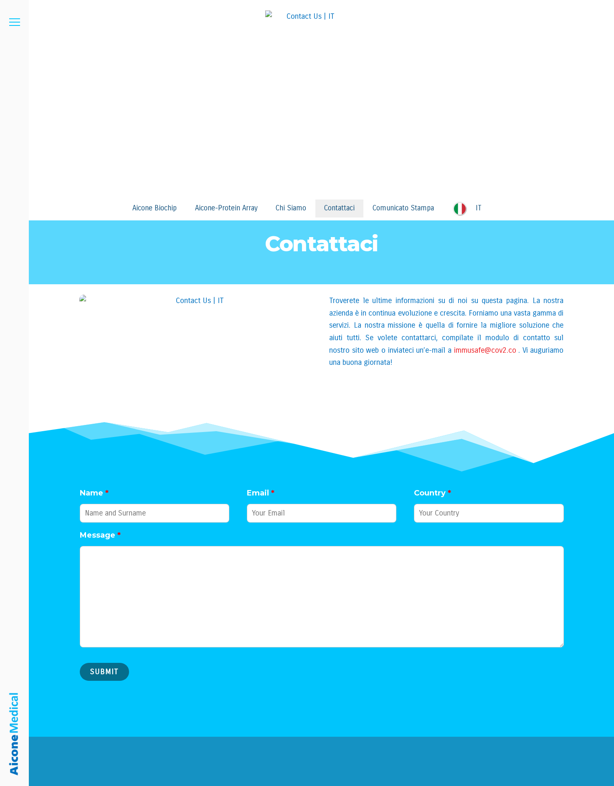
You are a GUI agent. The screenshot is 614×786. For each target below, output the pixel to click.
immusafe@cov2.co (485, 350)
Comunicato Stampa (403, 208)
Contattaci (339, 208)
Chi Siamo (291, 208)
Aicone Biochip (154, 208)
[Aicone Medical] (14, 734)
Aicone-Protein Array (226, 208)
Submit (104, 671)
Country (432, 493)
